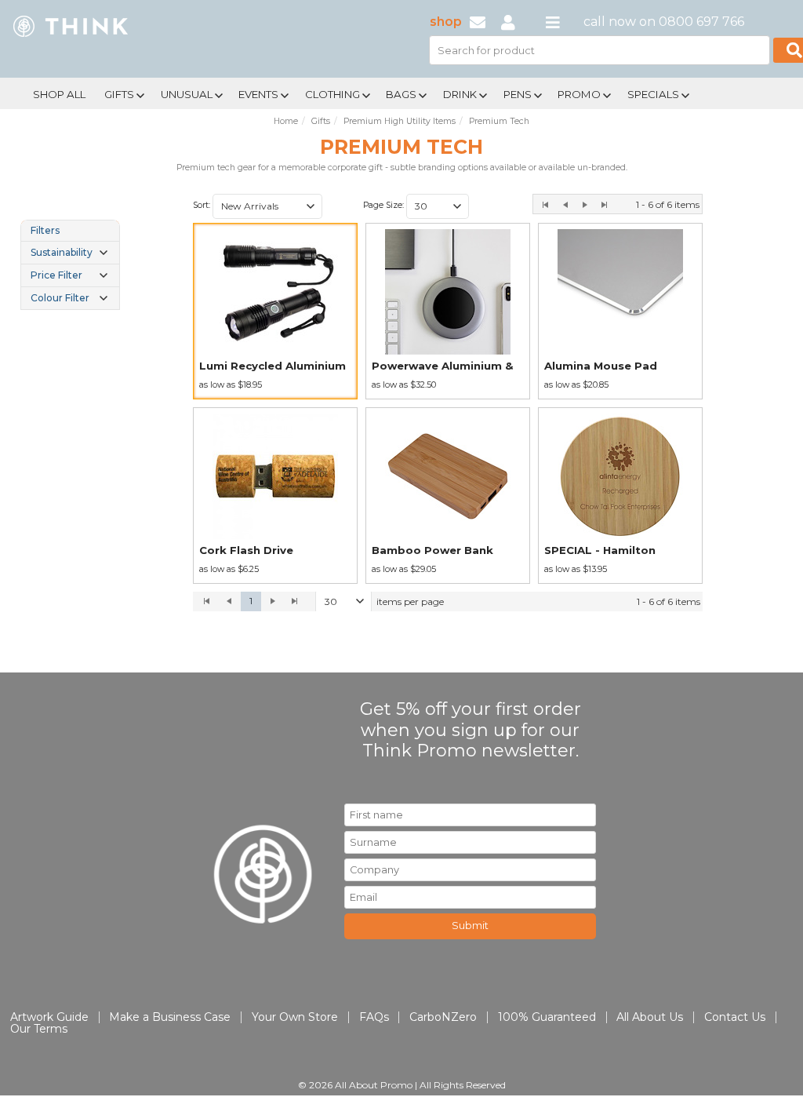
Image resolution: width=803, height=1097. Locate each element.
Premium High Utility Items (399, 121)
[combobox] (267, 206)
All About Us (649, 1017)
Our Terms (38, 1029)
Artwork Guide (49, 1017)
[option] (275, 311)
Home (286, 121)
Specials (653, 94)
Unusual (187, 94)
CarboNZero (443, 1017)
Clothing (332, 94)
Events (258, 94)
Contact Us (734, 1017)
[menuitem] (59, 92)
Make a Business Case (170, 1017)
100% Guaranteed (547, 1017)
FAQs (374, 1017)
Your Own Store (295, 1017)
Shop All (59, 94)
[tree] (70, 265)
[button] (311, 206)
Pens (517, 94)
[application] (448, 602)
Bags (401, 94)
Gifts (119, 94)
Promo (579, 94)
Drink (460, 94)
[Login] (508, 21)
